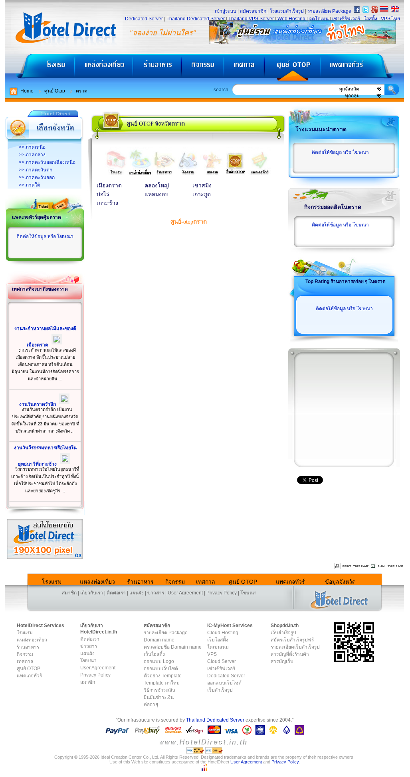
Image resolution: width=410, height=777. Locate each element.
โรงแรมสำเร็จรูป (287, 11)
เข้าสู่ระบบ (225, 11)
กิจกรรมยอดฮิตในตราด (332, 207)
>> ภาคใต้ (29, 185)
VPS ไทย (390, 19)
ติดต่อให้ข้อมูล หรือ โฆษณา (44, 236)
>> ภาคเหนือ (32, 147)
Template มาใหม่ (162, 683)
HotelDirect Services (40, 625)
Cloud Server (221, 661)
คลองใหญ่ (157, 186)
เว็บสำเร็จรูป (220, 690)
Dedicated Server (144, 19)
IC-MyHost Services (230, 625)
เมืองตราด (109, 186)
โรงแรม (40, 68)
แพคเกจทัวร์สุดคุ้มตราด (36, 217)
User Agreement (185, 593)
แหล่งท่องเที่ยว (104, 68)
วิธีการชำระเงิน (159, 690)
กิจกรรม (203, 68)
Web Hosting (291, 19)
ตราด (81, 91)
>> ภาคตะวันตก (35, 170)
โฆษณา (248, 593)
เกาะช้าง (107, 203)
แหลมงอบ (156, 194)
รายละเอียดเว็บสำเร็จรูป (295, 647)
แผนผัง (136, 593)
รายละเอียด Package (329, 11)
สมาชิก (69, 593)
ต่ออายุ (151, 704)
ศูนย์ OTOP (292, 68)
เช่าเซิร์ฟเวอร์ (346, 19)
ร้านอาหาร (157, 68)
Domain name (159, 640)
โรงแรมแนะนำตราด (321, 129)
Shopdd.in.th (285, 625)
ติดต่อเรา (116, 593)
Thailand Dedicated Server (195, 19)
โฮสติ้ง (370, 19)
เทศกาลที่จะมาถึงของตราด (40, 289)
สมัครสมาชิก (253, 11)
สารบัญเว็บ (282, 661)
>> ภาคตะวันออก (37, 177)
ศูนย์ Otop (54, 91)
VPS (212, 654)
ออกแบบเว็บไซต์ (161, 668)
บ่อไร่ (103, 194)
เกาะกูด (201, 194)
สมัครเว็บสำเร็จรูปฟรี (292, 640)
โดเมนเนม (218, 647)
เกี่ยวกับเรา (91, 593)
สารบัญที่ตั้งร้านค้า (290, 654)
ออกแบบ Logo (159, 661)
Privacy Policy (221, 593)
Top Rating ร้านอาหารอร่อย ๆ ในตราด (345, 281)
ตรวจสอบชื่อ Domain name (173, 647)
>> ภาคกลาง (32, 154)
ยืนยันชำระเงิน (159, 697)
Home (27, 91)
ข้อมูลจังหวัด (340, 581)
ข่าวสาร (155, 593)
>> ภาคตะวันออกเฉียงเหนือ (47, 162)
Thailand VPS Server (251, 19)
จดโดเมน (319, 19)
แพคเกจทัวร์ (361, 68)
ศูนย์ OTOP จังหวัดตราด (156, 123)
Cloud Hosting (222, 632)
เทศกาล (245, 68)
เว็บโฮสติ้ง (154, 654)
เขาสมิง (202, 186)
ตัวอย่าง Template (163, 676)
